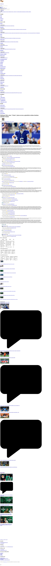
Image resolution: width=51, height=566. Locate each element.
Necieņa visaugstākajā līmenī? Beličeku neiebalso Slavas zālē (5, 286)
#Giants (3, 181)
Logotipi (21, 92)
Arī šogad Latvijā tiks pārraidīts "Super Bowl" (4, 281)
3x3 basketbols (17, 29)
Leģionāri (11, 25)
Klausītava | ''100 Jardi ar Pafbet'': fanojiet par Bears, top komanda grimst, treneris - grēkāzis (9, 299)
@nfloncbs (4, 185)
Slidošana (17, 41)
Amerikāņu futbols (16, 75)
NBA (1, 29)
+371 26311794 (2, 549)
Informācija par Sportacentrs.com (4, 558)
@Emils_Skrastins (11, 121)
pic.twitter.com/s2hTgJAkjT (9, 185)
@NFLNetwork (5, 165)
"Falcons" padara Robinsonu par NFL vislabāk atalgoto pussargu (8, 460)
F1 (0, 57)
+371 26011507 (2, 543)
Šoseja (2, 70)
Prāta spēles (6, 75)
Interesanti (2, 472)
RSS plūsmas (1, 559)
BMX (1, 70)
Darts (21, 75)
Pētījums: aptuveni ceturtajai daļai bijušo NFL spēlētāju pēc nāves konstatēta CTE (9, 405)
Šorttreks (15, 41)
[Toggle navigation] (0, 12)
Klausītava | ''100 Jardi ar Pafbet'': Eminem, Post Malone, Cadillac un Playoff (7, 295)
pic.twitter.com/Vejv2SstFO (10, 165)
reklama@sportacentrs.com (3, 550)
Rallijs (2, 57)
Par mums (18, 92)
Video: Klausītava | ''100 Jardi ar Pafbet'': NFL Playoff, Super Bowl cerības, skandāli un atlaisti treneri (6, 515)
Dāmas (12, 29)
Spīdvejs (5, 57)
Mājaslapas (4, 92)
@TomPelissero (21, 181)
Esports (4, 75)
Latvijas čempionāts (4, 25)
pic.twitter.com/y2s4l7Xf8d (10, 210)
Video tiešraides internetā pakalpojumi (9, 92)
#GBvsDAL (4, 234)
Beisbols (20, 75)
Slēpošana (12, 41)
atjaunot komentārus (2, 302)
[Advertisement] (6, 531)
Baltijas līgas (1, 45)
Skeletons (1, 41)
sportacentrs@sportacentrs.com (4, 542)
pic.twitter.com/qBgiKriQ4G (17, 226)
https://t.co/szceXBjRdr (10, 157)
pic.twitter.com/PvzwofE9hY (11, 197)
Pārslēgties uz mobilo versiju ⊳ (4, 539)
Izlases (13, 25)
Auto (6, 57)
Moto (3, 57)
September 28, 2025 (12, 158)
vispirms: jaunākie (7, 302)
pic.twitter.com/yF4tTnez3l (30, 181)
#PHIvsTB (4, 197)
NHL (1, 25)
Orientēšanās (1, 75)
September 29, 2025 (12, 231)
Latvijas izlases (8, 25)
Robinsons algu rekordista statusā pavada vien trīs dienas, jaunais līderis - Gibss (9, 412)
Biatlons (6, 41)
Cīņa (2, 80)
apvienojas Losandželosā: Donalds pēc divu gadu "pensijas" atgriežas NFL (10, 350)
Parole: (1, 9)
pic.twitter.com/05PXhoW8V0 (7, 230)
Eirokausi (8, 29)
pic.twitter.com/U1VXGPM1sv (19, 193)
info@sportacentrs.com (10, 546)
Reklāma (1, 92)
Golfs (9, 75)
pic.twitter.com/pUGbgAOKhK (16, 161)
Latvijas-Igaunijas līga (4, 29)
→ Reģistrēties (2, 10)
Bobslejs (4, 41)
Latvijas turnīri (24, 29)
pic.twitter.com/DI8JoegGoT (23, 215)
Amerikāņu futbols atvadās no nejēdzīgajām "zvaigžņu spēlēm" (7, 357)
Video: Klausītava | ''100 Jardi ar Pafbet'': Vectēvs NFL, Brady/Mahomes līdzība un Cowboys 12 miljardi (6, 525)
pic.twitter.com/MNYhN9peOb (16, 157)
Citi (3, 80)
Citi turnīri (6, 45)
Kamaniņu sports (9, 41)
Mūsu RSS (15, 92)
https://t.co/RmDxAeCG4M (10, 226)
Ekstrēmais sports (12, 75)
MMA (1, 80)
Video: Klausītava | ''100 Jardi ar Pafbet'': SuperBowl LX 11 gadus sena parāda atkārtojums (6, 504)
